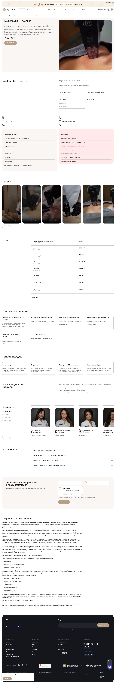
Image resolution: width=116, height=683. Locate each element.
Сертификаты (76, 9)
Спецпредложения (59, 9)
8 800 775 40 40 (102, 10)
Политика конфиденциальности (70, 672)
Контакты (92, 9)
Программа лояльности (12, 656)
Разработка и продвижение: (92, 674)
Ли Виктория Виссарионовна (36, 431)
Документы (35, 651)
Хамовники (61, 649)
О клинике (68, 9)
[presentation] (4, 227)
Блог (33, 644)
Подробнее (24, 675)
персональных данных (90, 497)
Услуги (9, 15)
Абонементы (9, 654)
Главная (4, 15)
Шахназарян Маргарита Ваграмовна (64, 431)
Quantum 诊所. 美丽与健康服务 (45, 672)
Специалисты (10, 647)
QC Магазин (85, 9)
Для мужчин (30, 9)
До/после (50, 9)
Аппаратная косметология (18, 15)
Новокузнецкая (62, 642)
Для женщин (22, 9)
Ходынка (60, 644)
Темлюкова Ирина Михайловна (86, 431)
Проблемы (9, 644)
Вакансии (34, 649)
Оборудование (10, 649)
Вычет (34, 654)
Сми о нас (35, 647)
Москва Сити (61, 647)
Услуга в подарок (35, 299)
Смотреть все (34, 297)
